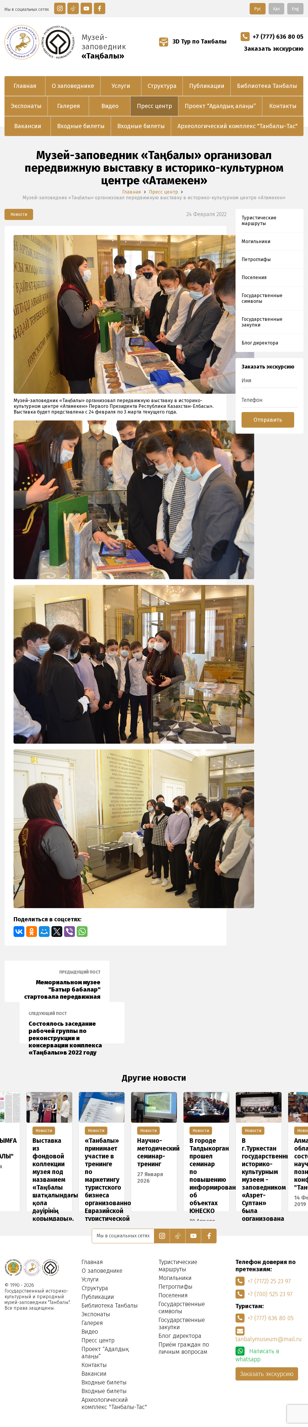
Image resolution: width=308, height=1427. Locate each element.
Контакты (283, 106)
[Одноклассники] (31, 931)
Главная (25, 85)
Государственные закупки (262, 322)
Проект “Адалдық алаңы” (220, 106)
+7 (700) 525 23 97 (270, 1294)
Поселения (254, 277)
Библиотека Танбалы (267, 85)
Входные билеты (81, 126)
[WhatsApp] (82, 931)
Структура (162, 85)
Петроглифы (256, 259)
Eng (295, 8)
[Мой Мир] (44, 931)
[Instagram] (60, 8)
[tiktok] (73, 8)
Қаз (276, 8)
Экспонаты (26, 106)
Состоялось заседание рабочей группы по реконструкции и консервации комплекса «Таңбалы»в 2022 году (65, 1027)
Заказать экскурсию (273, 48)
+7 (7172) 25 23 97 (269, 1281)
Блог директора (260, 343)
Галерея (68, 106)
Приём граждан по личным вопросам (184, 1348)
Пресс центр (154, 106)
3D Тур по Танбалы (198, 41)
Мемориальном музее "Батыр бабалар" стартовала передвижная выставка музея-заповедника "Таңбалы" (62, 986)
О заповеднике (73, 85)
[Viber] (69, 931)
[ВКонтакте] (19, 931)
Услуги (121, 85)
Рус (257, 8)
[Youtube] (86, 8)
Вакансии (27, 126)
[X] (56, 931)
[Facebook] (99, 8)
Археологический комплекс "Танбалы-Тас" (237, 126)
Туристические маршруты (259, 220)
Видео (110, 106)
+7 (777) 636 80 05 (278, 36)
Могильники (256, 241)
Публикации (206, 85)
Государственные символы (262, 298)
